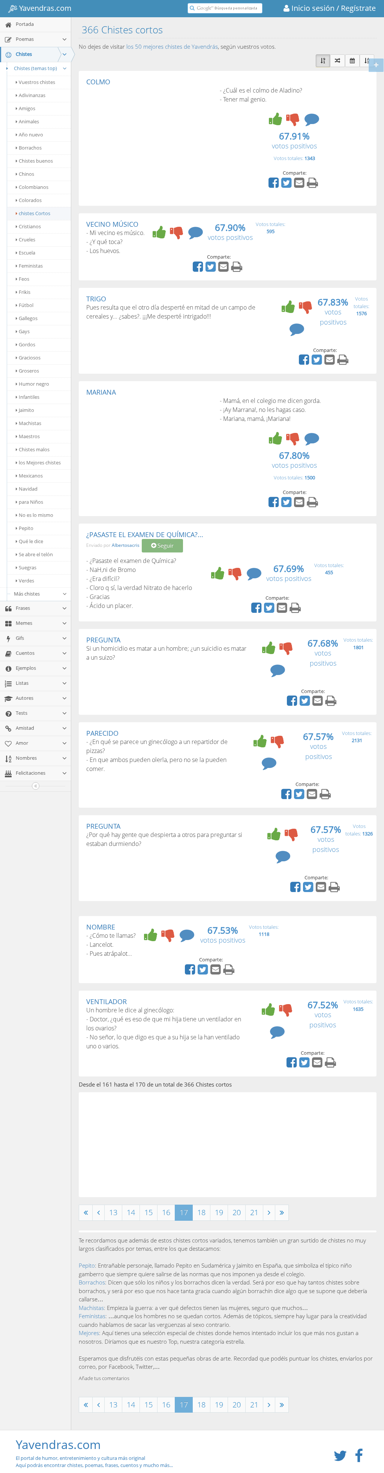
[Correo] (300, 185)
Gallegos (28, 318)
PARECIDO (102, 733)
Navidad (28, 488)
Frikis (24, 292)
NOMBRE (100, 926)
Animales (29, 121)
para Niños (31, 501)
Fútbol (26, 305)
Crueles (27, 239)
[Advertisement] (149, 142)
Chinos (26, 174)
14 (131, 1212)
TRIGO (96, 298)
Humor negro (34, 383)
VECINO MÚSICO (112, 224)
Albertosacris (126, 545)
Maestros (29, 436)
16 (166, 1212)
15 (148, 1212)
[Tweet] (287, 185)
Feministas (31, 265)
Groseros (29, 370)
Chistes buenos (36, 160)
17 (184, 1212)
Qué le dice (31, 541)
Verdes (26, 580)
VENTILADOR (106, 1001)
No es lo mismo (36, 515)
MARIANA (101, 392)
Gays (24, 331)
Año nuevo (31, 134)
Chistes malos (34, 449)
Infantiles (29, 397)
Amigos (27, 108)
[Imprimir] (313, 185)
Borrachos (30, 147)
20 (236, 1212)
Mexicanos (31, 475)
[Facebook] (274, 185)
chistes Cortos (34, 213)
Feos (24, 278)
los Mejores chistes (40, 462)
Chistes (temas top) (35, 68)
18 (201, 1212)
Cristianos (30, 226)
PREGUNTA (103, 639)
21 (254, 1212)
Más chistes (27, 593)
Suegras (27, 567)
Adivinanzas (32, 95)
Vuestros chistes (37, 82)
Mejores (89, 1333)
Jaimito (26, 410)
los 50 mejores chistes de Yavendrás (172, 46)
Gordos (27, 344)
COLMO (98, 81)
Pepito (26, 528)
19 (219, 1212)
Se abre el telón (36, 554)
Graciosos (29, 357)
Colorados (30, 200)
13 (113, 1212)
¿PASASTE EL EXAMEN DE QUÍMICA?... (144, 534)
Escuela (27, 252)
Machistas (30, 423)
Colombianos (33, 187)
